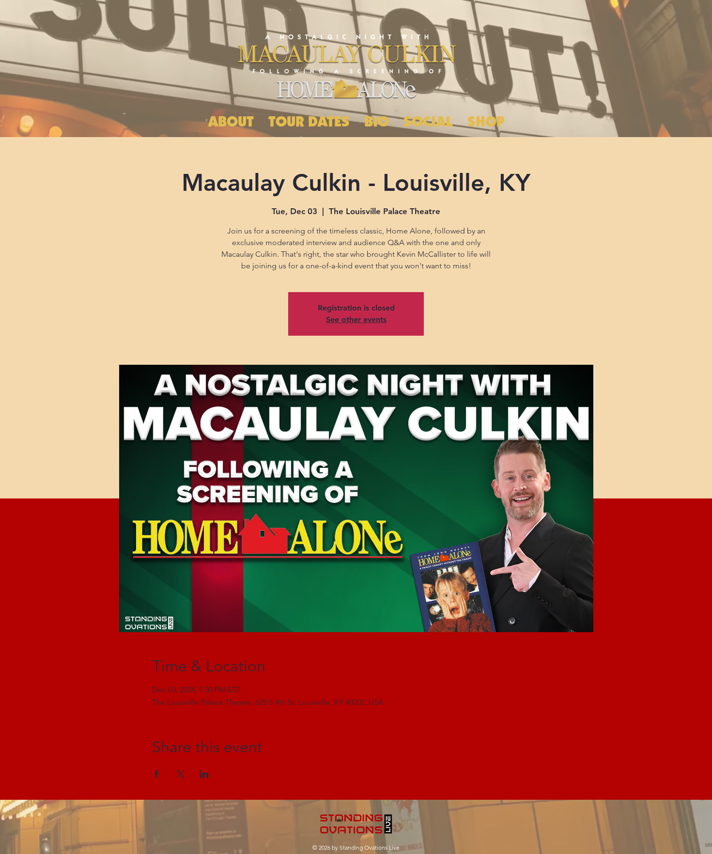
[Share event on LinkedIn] (204, 774)
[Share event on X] (180, 774)
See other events (356, 319)
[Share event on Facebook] (156, 774)
